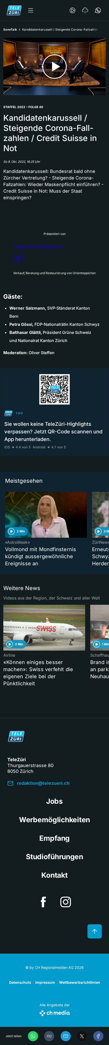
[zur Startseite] (14, 10)
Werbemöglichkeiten (54, 819)
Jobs (54, 801)
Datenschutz (20, 982)
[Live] (72, 10)
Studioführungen (54, 856)
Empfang (54, 838)
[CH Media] (55, 1012)
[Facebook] (98, 1036)
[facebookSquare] (43, 902)
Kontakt (54, 875)
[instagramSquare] (66, 902)
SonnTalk (10, 29)
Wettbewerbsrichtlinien (79, 982)
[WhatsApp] (33, 1036)
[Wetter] (85, 10)
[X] (82, 1036)
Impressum (45, 982)
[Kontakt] (98, 10)
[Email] (66, 1036)
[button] (49, 1036)
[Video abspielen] (54, 66)
